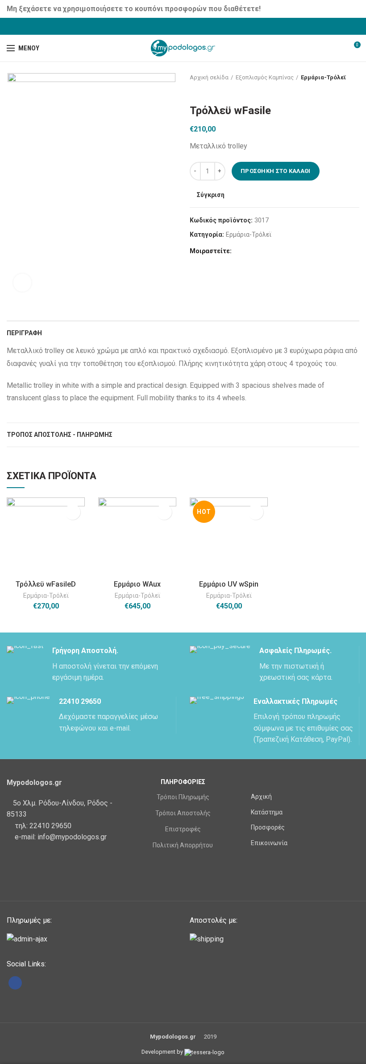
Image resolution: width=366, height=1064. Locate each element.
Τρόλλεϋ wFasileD (46, 584)
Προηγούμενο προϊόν (194, 90)
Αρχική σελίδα (209, 77)
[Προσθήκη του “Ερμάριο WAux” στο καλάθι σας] (164, 512)
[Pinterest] (205, 26)
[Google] (183, 26)
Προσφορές (268, 827)
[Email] (194, 26)
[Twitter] (172, 26)
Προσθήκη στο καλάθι (276, 171)
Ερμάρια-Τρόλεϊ (323, 77)
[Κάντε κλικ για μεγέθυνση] (22, 283)
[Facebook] (160, 26)
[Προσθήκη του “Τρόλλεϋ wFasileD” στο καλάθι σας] (72, 512)
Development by (162, 1051)
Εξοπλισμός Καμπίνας (265, 77)
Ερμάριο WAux (137, 584)
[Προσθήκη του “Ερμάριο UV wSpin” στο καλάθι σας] (255, 512)
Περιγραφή (24, 333)
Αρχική (261, 796)
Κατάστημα (267, 812)
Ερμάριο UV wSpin (228, 584)
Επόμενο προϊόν (212, 90)
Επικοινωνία (269, 842)
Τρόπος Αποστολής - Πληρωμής (59, 434)
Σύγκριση (211, 195)
